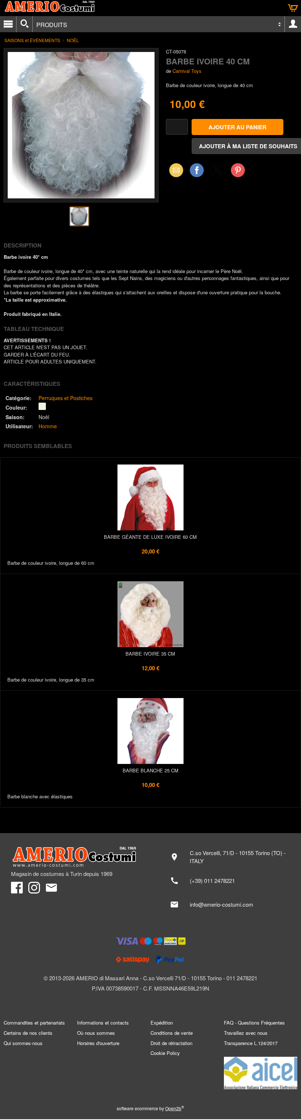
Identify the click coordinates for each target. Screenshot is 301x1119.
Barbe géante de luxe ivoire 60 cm (150, 536)
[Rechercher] (24, 24)
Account (293, 24)
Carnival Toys (187, 70)
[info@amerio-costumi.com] (227, 904)
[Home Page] (77, 857)
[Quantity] (177, 126)
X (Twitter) (217, 172)
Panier (293, 8)
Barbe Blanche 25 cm (150, 770)
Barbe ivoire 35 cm (150, 653)
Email (174, 170)
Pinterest (238, 170)
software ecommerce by (150, 1108)
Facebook (197, 170)
